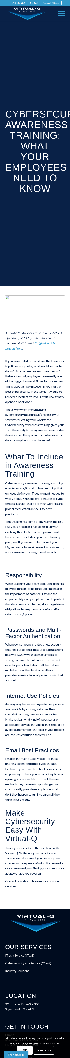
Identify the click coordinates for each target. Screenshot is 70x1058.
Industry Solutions (17, 971)
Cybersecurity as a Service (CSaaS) (28, 963)
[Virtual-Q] (29, 13)
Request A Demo (51, 3)
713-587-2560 (18, 3)
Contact (34, 3)
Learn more (44, 1050)
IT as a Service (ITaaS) (19, 955)
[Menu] (59, 13)
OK (25, 1050)
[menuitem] (18, 3)
